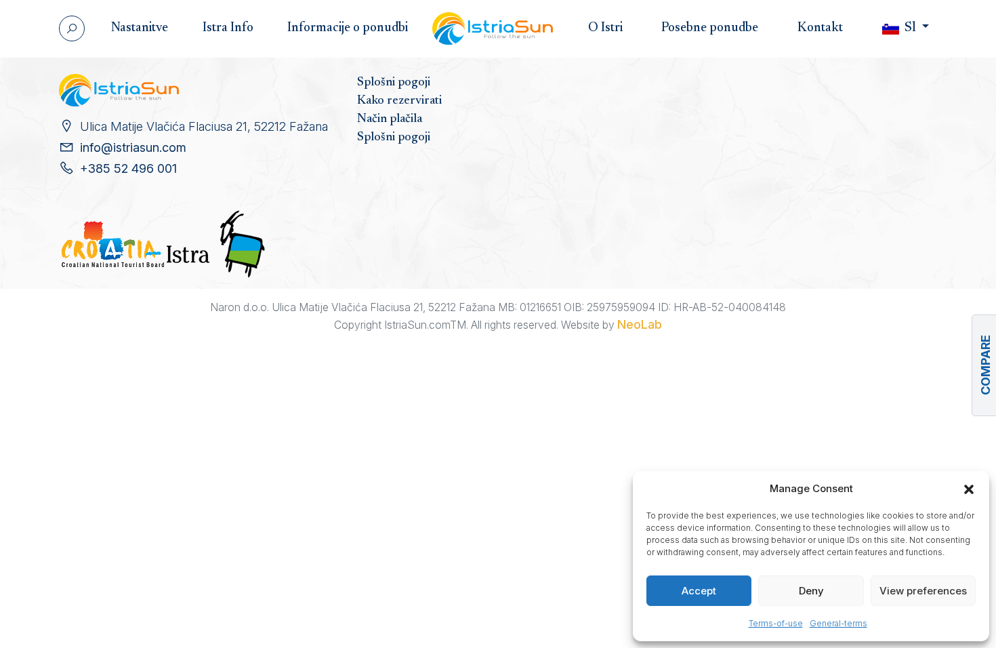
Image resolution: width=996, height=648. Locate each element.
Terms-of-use (776, 623)
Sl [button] (910, 28)
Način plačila (389, 119)
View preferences (923, 590)
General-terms (838, 623)
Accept (699, 590)
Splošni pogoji (393, 83)
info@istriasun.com (133, 147)
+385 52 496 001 (128, 168)
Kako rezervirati (399, 101)
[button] (969, 488)
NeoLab (639, 324)
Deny (811, 590)
